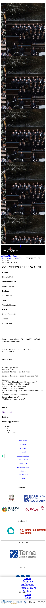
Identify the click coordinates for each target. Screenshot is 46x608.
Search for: (17, 253)
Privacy (23, 471)
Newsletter (23, 448)
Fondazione (23, 440)
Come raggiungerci (23, 456)
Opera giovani (28, 587)
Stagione (28, 581)
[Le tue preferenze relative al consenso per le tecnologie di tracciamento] (2, 456)
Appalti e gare (23, 463)
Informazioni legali (23, 467)
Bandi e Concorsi (23, 459)
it (20, 246)
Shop (28, 597)
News (28, 594)
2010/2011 (20, 258)
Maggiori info (7, 412)
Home (27, 578)
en (21, 248)
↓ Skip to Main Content (9, 256)
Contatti (23, 452)
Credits (23, 478)
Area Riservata (23, 474)
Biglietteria (27, 584)
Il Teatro (23, 444)
